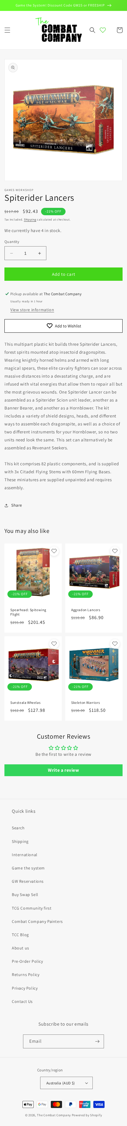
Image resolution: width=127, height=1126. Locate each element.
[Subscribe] (97, 1041)
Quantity (11, 241)
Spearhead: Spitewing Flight (28, 612)
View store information (32, 309)
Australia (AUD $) (60, 1083)
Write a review (63, 770)
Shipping (30, 219)
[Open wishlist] (103, 30)
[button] (7, 30)
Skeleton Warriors (85, 702)
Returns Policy (25, 974)
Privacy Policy (25, 988)
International (25, 854)
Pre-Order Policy (27, 961)
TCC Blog (20, 934)
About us (20, 948)
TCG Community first (31, 908)
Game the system (28, 868)
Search (18, 827)
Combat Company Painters (37, 921)
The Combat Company (54, 1115)
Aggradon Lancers (85, 610)
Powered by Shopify (87, 1115)
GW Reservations (28, 881)
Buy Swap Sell (25, 894)
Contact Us (22, 1001)
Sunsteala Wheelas (25, 702)
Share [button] (16, 505)
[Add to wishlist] (54, 551)
